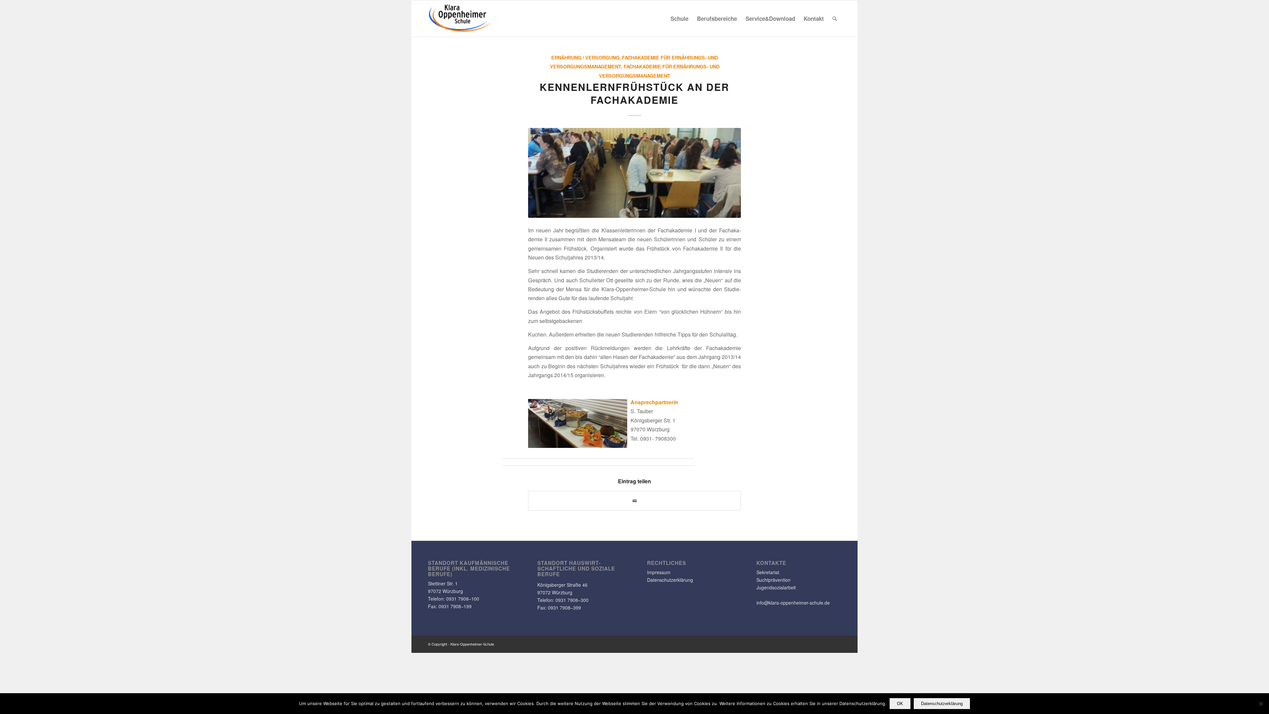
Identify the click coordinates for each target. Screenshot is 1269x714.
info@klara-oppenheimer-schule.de (793, 602)
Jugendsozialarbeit (776, 587)
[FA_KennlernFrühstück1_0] (634, 173)
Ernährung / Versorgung (585, 57)
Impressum (659, 572)
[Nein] (1260, 703)
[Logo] (460, 18)
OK (900, 703)
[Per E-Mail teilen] (634, 500)
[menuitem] (679, 18)
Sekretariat (767, 572)
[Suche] (834, 18)
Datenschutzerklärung (670, 579)
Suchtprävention (773, 579)
